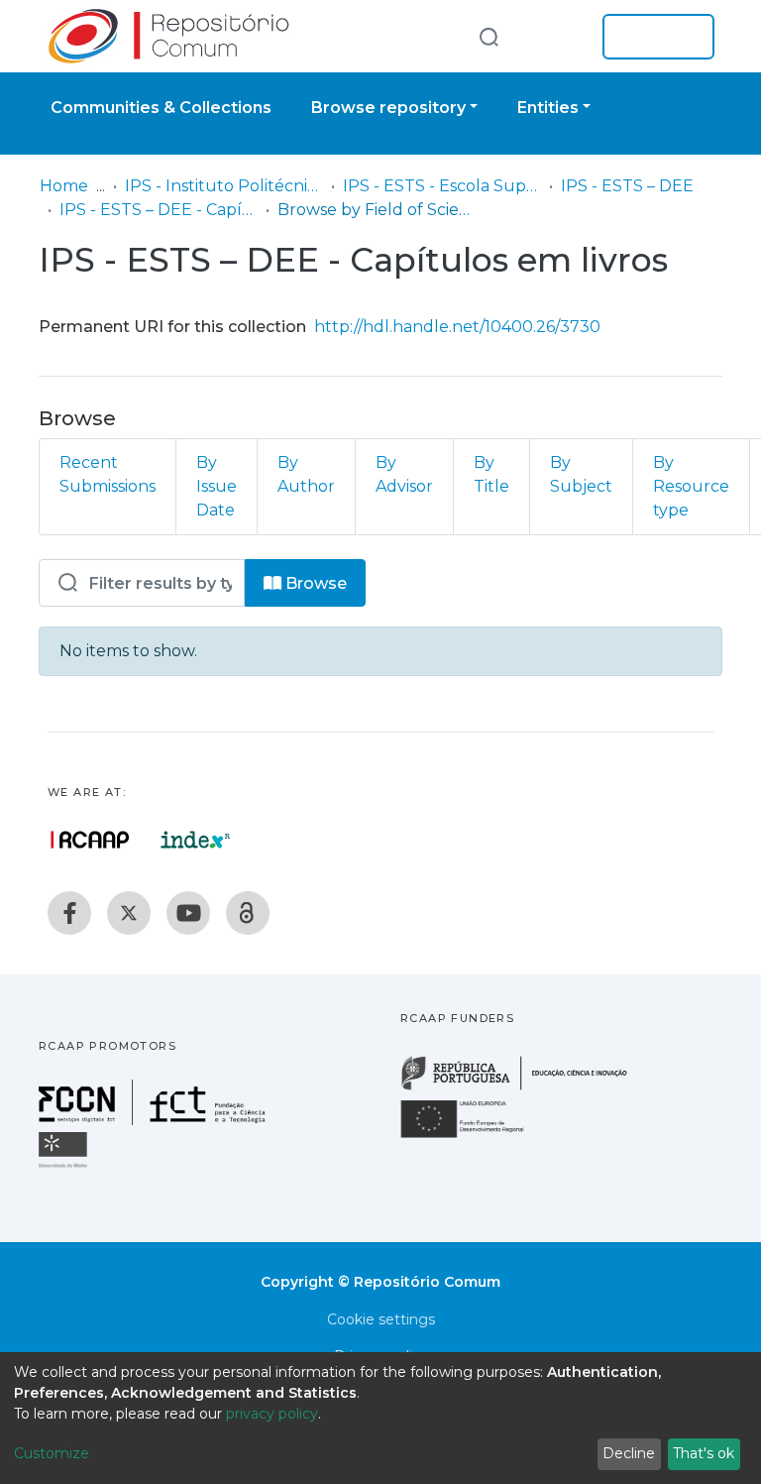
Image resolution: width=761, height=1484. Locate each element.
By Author (306, 474)
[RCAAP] (248, 913)
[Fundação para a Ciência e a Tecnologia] (155, 1119)
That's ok (703, 1453)
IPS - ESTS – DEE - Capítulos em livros (158, 209)
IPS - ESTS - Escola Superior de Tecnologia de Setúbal (442, 185)
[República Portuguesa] (524, 1088)
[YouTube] (188, 913)
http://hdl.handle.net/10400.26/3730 (457, 326)
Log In (652, 37)
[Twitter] (129, 913)
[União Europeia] (473, 1136)
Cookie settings (381, 1319)
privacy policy (272, 1414)
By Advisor (404, 474)
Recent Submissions (107, 474)
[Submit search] (488, 36)
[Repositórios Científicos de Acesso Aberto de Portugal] (90, 840)
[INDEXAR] (196, 840)
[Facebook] (69, 913)
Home (64, 185)
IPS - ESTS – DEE (627, 185)
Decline (628, 1453)
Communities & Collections (161, 107)
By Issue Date (216, 486)
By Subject (581, 474)
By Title (491, 474)
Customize (51, 1453)
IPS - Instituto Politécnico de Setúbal (224, 185)
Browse (314, 583)
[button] (556, 37)
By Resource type (691, 486)
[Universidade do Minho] (65, 1166)
